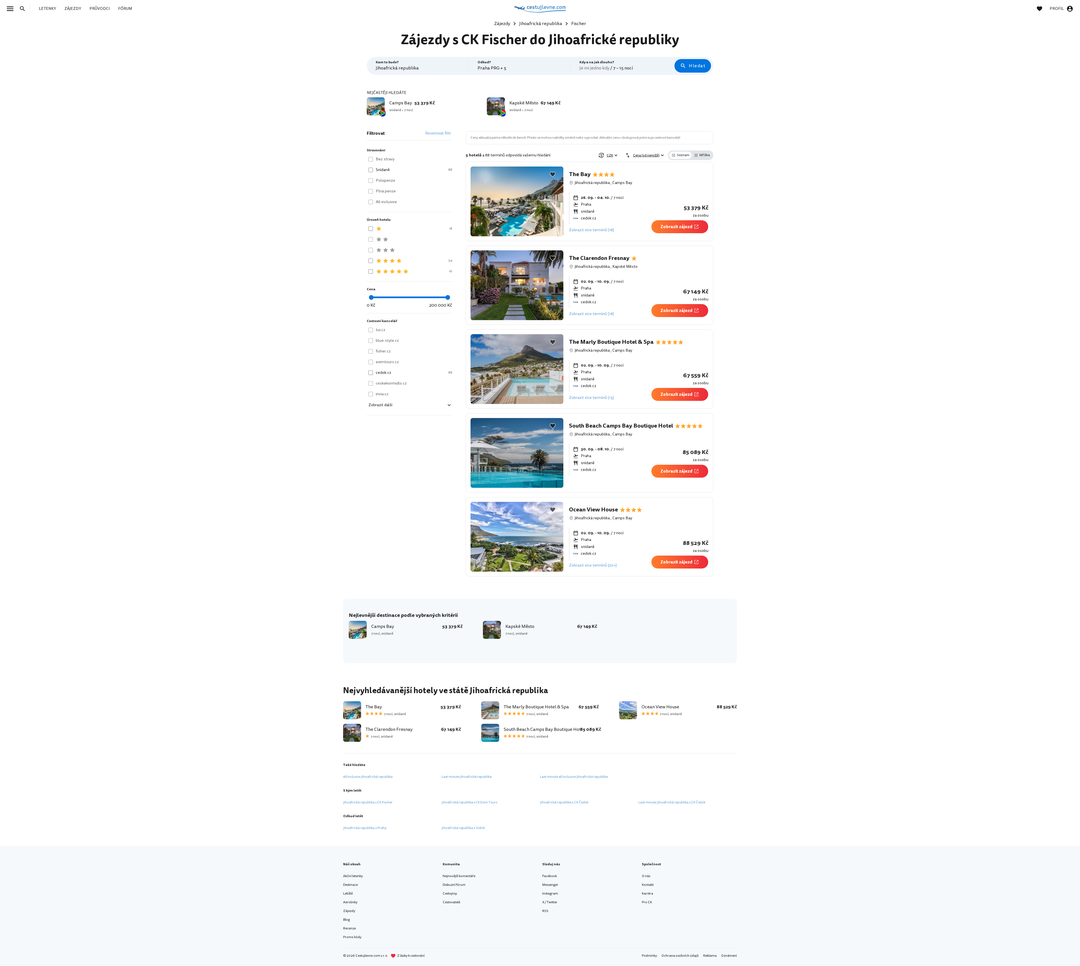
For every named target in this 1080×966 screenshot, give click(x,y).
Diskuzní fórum (454, 884)
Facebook (549, 876)
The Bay (580, 174)
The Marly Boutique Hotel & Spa (611, 342)
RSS (545, 911)
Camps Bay (622, 183)
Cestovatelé (451, 902)
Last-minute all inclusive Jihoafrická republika (574, 776)
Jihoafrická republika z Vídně (463, 828)
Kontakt (648, 884)
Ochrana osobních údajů (680, 955)
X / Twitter (549, 902)
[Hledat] (24, 9)
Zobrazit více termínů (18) (591, 230)
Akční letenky (353, 876)
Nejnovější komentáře (459, 876)
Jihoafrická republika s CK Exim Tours (469, 802)
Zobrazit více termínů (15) (591, 398)
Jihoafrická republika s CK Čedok (564, 802)
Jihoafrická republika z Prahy (364, 828)
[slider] (371, 297)
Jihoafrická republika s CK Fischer (368, 802)
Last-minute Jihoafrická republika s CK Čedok (671, 802)
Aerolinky (350, 902)
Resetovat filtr (438, 133)
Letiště (348, 893)
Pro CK (647, 902)
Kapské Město (625, 266)
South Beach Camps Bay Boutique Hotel (621, 426)
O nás (646, 876)
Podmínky (649, 955)
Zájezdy (349, 911)
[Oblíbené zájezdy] (1042, 9)
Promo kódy (352, 937)
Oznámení (729, 955)
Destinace (350, 884)
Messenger (550, 884)
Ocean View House (593, 510)
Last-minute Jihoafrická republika (467, 776)
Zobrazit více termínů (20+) (593, 565)
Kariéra (647, 893)
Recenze (349, 928)
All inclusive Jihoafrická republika (368, 776)
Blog (346, 919)
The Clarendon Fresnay (599, 258)
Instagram (550, 893)
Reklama (710, 955)
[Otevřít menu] (12, 9)
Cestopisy (450, 893)
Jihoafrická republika (592, 183)
